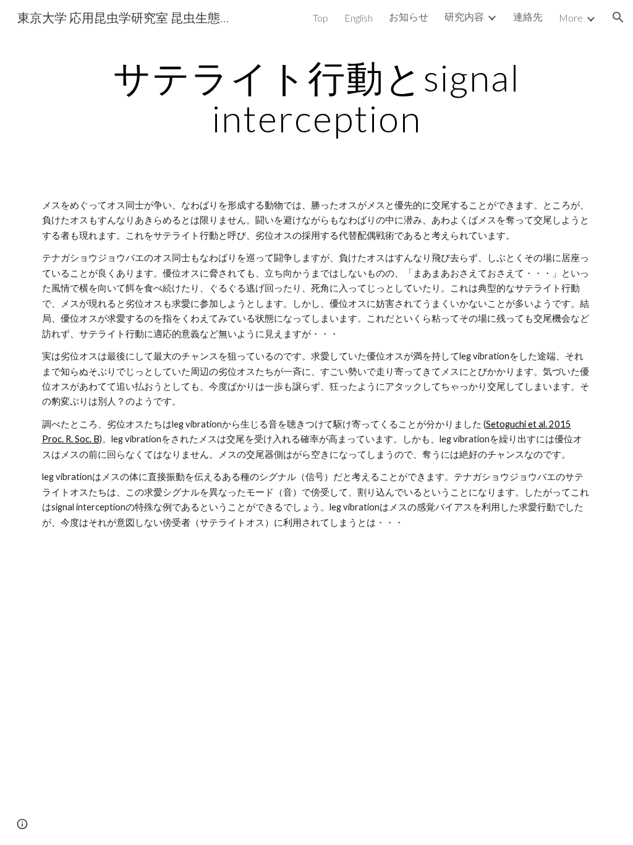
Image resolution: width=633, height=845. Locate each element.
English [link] (358, 18)
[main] (317, 98)
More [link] (571, 18)
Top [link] (320, 18)
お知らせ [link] (408, 16)
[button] (618, 17)
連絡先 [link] (528, 16)
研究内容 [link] (464, 16)
